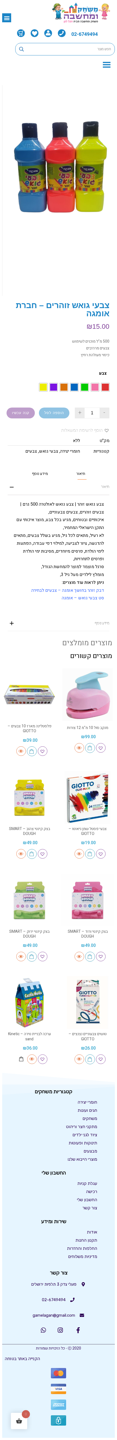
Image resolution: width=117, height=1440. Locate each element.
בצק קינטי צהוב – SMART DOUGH (29, 831)
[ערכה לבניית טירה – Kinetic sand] (29, 1002)
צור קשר (89, 1207)
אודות (92, 1232)
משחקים (89, 1118)
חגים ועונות (87, 1110)
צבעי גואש (48, 451)
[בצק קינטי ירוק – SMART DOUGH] (29, 900)
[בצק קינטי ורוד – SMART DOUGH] (87, 900)
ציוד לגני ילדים (84, 1134)
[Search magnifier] (21, 49)
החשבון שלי (87, 1199)
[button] (6, 17)
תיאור (80, 474)
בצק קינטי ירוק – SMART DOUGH (29, 934)
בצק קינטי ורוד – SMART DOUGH (88, 934)
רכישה (91, 1191)
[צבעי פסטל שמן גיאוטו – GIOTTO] (87, 797)
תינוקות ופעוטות (83, 1142)
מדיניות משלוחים (82, 1256)
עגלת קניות (87, 1183)
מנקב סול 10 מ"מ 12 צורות (87, 728)
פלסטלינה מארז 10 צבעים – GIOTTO (29, 728)
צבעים (31, 451)
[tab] (80, 474)
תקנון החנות (86, 1240)
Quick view (79, 748)
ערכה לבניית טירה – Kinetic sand (29, 1036)
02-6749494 (84, 34)
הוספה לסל (54, 413)
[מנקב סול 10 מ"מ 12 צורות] (87, 694)
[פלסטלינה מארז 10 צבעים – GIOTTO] (29, 694)
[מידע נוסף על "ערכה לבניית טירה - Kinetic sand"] (21, 1059)
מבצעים (90, 1151)
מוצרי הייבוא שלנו (82, 1159)
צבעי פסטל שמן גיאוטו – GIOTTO (88, 831)
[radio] (105, 387)
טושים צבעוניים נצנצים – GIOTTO (88, 1036)
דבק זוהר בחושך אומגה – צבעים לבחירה (67, 590)
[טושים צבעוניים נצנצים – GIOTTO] (87, 1002)
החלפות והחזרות (82, 1248)
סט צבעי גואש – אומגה (83, 598)
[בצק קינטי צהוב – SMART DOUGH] (29, 797)
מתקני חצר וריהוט (81, 1126)
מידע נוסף (40, 474)
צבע (103, 373)
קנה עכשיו (20, 413)
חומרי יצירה (70, 451)
